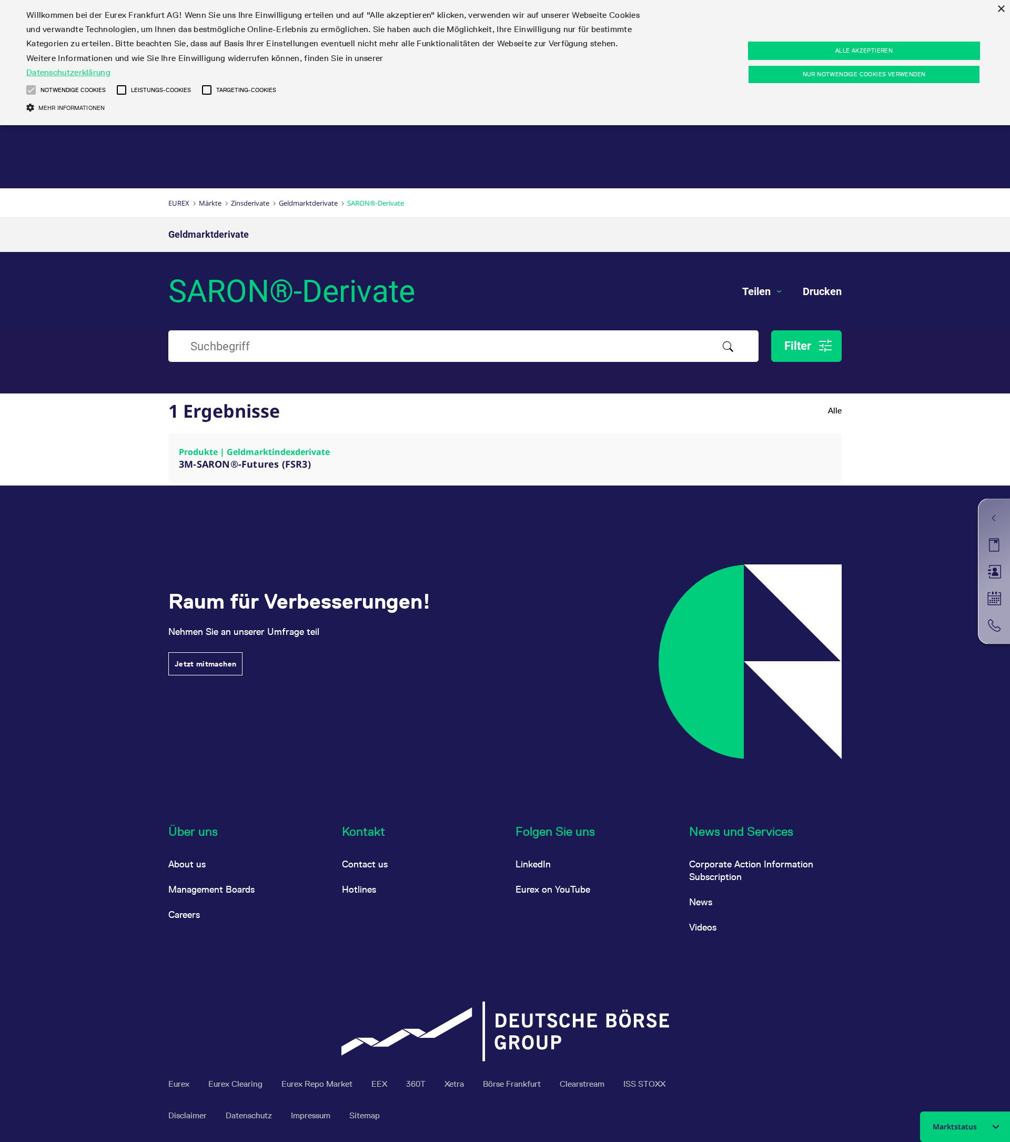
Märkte (210, 203)
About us (187, 864)
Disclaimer (188, 1115)
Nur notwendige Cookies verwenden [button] (864, 74)
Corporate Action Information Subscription (751, 870)
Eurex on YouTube (553, 889)
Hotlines (359, 889)
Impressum (311, 1115)
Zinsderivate (250, 203)
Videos (702, 927)
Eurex (178, 203)
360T (417, 1084)
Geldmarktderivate (308, 203)
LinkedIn (533, 864)
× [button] (1001, 9)
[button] (31, 89)
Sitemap (364, 1115)
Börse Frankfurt (513, 1084)
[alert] (505, 62)
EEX (380, 1084)
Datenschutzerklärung (68, 72)
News (700, 901)
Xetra (455, 1084)
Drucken (822, 291)
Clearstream (583, 1084)
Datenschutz (250, 1115)
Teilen (757, 291)
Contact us (365, 864)
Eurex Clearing (236, 1084)
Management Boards (211, 889)
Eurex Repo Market (318, 1084)
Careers (184, 914)
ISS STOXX (644, 1084)
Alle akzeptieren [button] (864, 50)
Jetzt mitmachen (205, 664)
